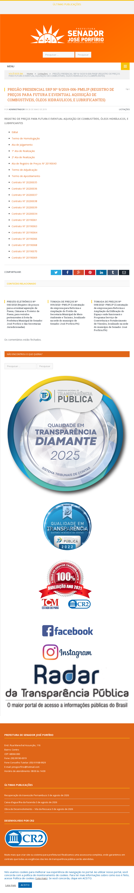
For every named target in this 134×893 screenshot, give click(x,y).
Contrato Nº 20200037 (24, 195)
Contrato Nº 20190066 (24, 238)
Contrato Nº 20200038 (24, 201)
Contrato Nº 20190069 (24, 257)
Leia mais (41, 878)
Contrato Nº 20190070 (24, 251)
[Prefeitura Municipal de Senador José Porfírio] (67, 33)
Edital (15, 132)
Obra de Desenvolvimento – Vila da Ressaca (27, 809)
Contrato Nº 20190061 (24, 220)
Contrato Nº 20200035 (24, 182)
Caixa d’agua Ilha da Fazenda (66, 8)
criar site (25, 854)
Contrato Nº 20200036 (24, 188)
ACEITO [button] (25, 885)
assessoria (86, 854)
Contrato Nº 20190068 (24, 245)
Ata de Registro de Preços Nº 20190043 (34, 163)
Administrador (17, 109)
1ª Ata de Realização (23, 151)
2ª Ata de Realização (23, 157)
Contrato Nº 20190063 (24, 226)
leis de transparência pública (60, 859)
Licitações (124, 109)
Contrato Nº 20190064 (24, 232)
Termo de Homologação (26, 138)
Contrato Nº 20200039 (24, 207)
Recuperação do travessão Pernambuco (25, 795)
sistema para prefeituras (47, 854)
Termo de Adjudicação (24, 169)
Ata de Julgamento (22, 144)
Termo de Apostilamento (26, 176)
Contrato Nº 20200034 (24, 213)
